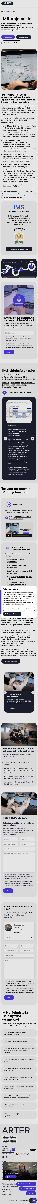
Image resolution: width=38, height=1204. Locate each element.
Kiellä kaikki (29, 609)
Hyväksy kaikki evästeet (12, 614)
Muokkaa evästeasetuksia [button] (13, 609)
